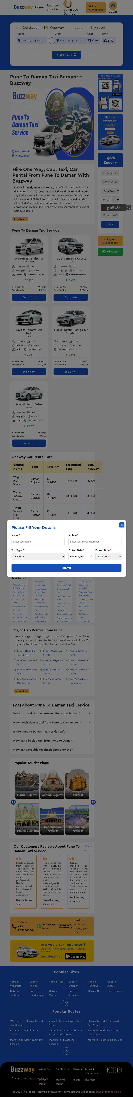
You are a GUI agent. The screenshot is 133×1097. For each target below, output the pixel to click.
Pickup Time (103, 550)
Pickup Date (76, 550)
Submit (66, 568)
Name (16, 535)
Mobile (73, 535)
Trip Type (18, 550)
